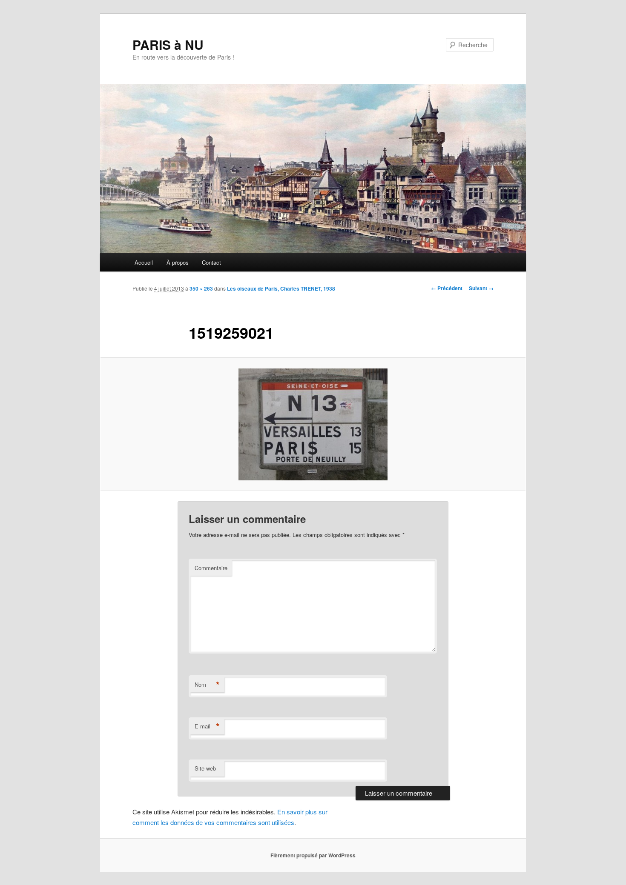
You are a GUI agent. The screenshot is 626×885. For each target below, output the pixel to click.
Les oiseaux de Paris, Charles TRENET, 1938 (281, 288)
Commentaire (211, 568)
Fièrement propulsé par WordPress (313, 855)
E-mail (207, 726)
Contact (211, 262)
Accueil (144, 262)
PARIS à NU (168, 44)
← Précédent (446, 288)
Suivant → (481, 288)
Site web (205, 768)
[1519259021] (313, 424)
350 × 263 (201, 288)
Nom (207, 684)
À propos (178, 262)
